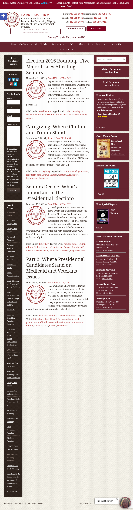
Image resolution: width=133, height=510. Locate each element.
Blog (81, 44)
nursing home (71, 243)
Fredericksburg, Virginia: (107, 255)
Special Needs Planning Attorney (12, 457)
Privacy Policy (20, 503)
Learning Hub (116, 44)
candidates (62, 325)
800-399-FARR (100, 22)
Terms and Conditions (36, 503)
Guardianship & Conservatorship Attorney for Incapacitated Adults (13, 480)
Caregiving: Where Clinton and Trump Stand (55, 129)
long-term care (33, 174)
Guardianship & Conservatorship (13, 402)
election (67, 114)
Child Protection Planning (11, 430)
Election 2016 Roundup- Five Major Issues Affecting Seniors (58, 67)
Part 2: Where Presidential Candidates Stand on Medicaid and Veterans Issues (55, 268)
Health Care (45, 111)
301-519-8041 (76, 18)
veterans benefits (56, 322)
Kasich (29, 250)
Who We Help (41, 44)
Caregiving (44, 171)
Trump (50, 114)
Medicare (64, 250)
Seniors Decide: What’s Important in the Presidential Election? (51, 192)
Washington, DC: (103, 298)
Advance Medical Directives (11, 248)
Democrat (43, 178)
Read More (100, 127)
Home (13, 44)
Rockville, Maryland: (105, 270)
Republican (32, 178)
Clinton (58, 114)
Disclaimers (8, 503)
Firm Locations (66, 49)
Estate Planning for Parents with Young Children (13, 284)
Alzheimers (72, 174)
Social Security (41, 250)
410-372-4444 (100, 18)
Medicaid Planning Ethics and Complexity (13, 374)
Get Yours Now (117, 221)
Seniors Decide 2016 (74, 247)
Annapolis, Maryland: (106, 284)
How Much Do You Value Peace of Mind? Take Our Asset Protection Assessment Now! (35, 31)
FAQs (72, 44)
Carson (59, 247)
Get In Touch (96, 28)
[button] (3, 16)
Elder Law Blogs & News (76, 171)
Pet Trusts (11, 310)
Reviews (79, 28)
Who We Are (24, 44)
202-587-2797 (76, 22)
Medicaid (54, 250)
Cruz (52, 247)
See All (101, 194)
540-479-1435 (104, 14)
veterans (70, 322)
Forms (90, 44)
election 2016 (39, 114)
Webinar (45, 2)
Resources (100, 44)
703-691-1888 (76, 14)
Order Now (118, 154)
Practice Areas (58, 44)
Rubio (37, 247)
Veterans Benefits (47, 315)
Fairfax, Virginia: (104, 241)
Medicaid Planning (67, 315)
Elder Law (44, 243)
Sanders (45, 247)
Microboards (12, 491)
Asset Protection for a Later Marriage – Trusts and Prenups (13, 298)
